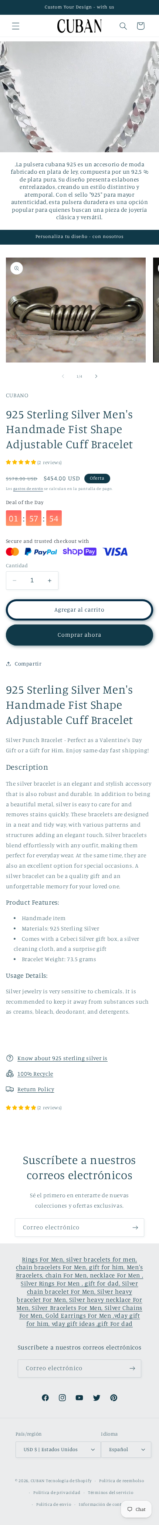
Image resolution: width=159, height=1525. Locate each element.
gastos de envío (28, 488)
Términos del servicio (110, 1492)
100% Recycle (35, 1073)
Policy (46, 1089)
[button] (15, 25)
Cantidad (17, 565)
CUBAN (38, 1480)
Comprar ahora (80, 634)
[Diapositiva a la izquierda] (63, 376)
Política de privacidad (56, 1492)
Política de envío (53, 1504)
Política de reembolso (121, 1480)
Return (27, 1089)
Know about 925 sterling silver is (62, 1058)
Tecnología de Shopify (68, 1480)
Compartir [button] (28, 663)
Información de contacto (105, 1504)
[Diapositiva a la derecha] (96, 376)
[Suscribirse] (135, 1227)
